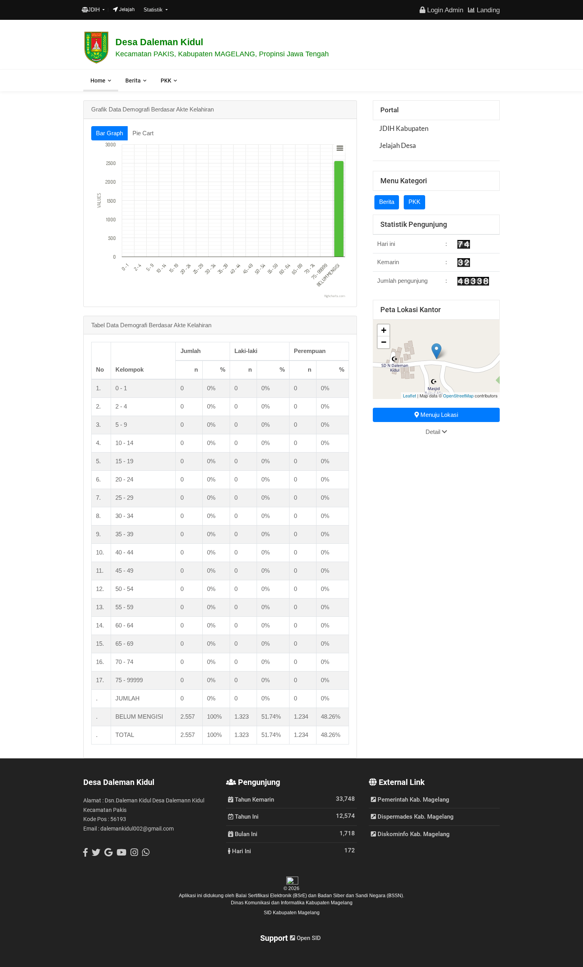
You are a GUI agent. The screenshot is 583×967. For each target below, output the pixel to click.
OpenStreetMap (458, 395)
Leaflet (409, 395)
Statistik (154, 10)
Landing (487, 9)
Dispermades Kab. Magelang (415, 816)
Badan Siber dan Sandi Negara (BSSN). (361, 895)
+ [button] (383, 330)
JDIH (94, 10)
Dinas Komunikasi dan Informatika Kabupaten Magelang (292, 903)
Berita (133, 80)
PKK (166, 80)
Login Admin (444, 9)
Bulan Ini (245, 834)
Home (97, 80)
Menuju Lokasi (438, 414)
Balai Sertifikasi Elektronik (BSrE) (272, 895)
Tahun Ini (246, 816)
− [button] (383, 342)
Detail (434, 431)
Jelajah (126, 9)
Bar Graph (109, 133)
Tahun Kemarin (253, 799)
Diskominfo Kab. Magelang (413, 834)
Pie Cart (142, 133)
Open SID (308, 938)
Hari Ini (240, 851)
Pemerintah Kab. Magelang (412, 799)
